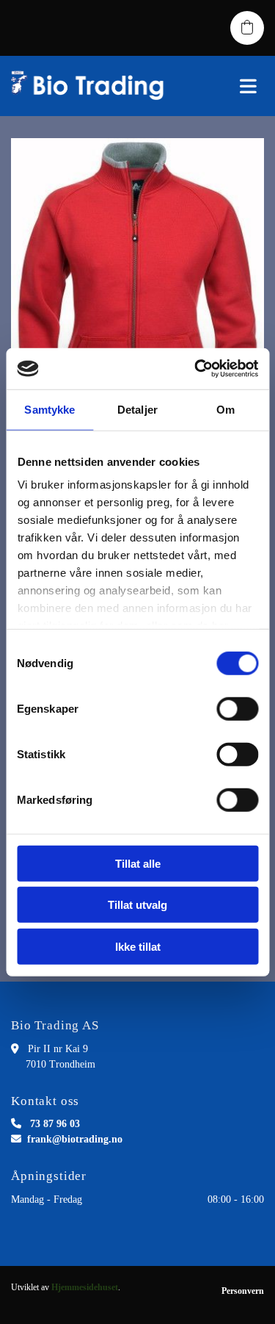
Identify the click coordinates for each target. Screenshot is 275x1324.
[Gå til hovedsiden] (91, 86)
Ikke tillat (138, 946)
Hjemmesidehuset (84, 1287)
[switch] (237, 708)
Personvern (242, 1291)
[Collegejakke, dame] (137, 299)
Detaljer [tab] (137, 409)
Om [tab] (225, 409)
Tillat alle (138, 863)
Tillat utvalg (137, 905)
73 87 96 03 (55, 1123)
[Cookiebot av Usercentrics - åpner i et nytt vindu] (195, 368)
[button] (229, 86)
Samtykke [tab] (49, 409)
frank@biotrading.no (74, 1139)
